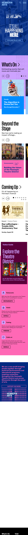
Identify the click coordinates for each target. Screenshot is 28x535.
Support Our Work (14, 386)
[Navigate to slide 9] (23, 199)
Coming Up (10, 187)
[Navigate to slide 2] (23, 76)
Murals (6, 347)
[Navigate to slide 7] (25, 197)
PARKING (6, 331)
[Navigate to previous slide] (3, 76)
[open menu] (24, 3)
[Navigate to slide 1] (21, 76)
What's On (9, 64)
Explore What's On (14, 40)
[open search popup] (20, 3)
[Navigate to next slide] (7, 76)
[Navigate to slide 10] (25, 199)
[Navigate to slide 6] (23, 197)
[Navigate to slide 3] (25, 76)
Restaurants (8, 301)
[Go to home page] (7, 4)
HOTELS (5, 316)
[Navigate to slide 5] (21, 197)
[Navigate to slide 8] (21, 199)
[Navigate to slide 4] (19, 197)
